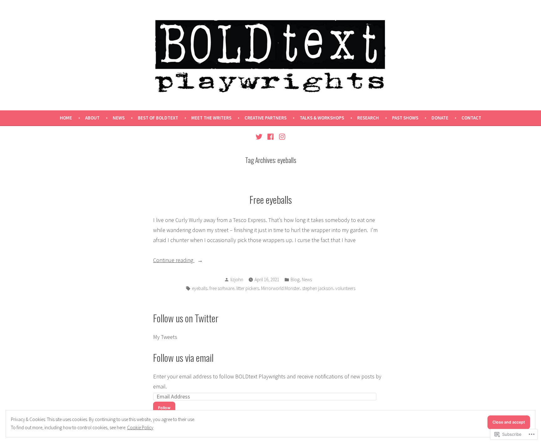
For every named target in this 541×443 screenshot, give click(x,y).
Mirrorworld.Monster (280, 288)
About (92, 118)
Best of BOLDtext (158, 118)
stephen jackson (317, 288)
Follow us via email (183, 357)
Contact (471, 118)
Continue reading (173, 260)
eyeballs (199, 288)
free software (221, 288)
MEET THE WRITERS (211, 118)
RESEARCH (368, 118)
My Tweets (165, 336)
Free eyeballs (271, 199)
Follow (164, 407)
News (119, 118)
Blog (295, 279)
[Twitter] (260, 136)
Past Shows (405, 118)
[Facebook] (270, 136)
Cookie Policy (140, 427)
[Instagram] (281, 136)
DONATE (439, 118)
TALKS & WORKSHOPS (322, 118)
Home (66, 118)
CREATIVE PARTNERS (265, 118)
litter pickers (247, 288)
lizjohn (236, 279)
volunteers (345, 288)
